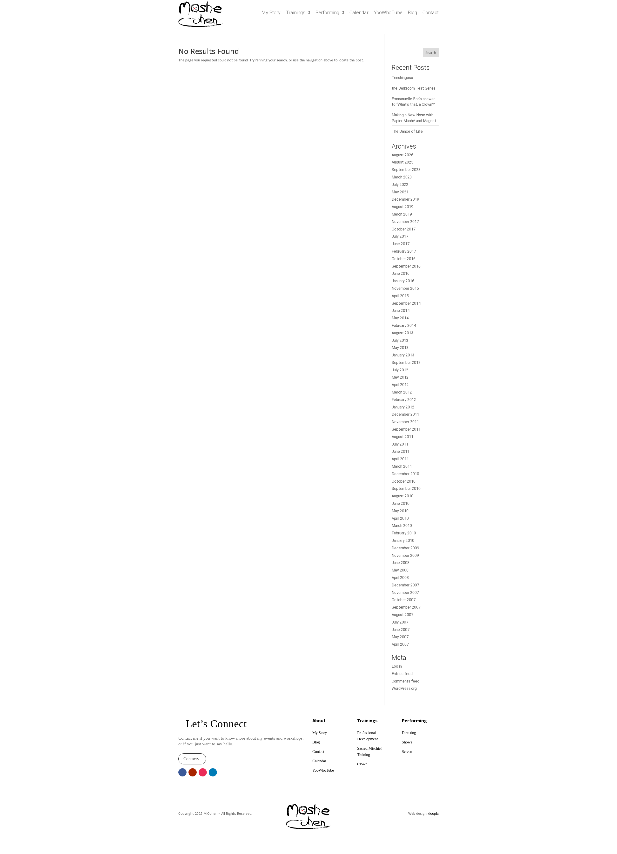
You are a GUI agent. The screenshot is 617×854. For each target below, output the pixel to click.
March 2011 (402, 466)
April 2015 (400, 296)
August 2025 (402, 162)
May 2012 (400, 377)
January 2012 (403, 407)
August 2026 (402, 155)
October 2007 (404, 600)
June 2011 (400, 451)
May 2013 (400, 347)
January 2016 (403, 281)
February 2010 (404, 533)
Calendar (359, 13)
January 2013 (403, 355)
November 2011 (405, 422)
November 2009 (405, 555)
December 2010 (405, 474)
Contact (431, 13)
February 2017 (404, 251)
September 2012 (406, 362)
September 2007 (406, 607)
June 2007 (400, 629)
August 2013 (402, 333)
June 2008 (400, 562)
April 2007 (400, 644)
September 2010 (406, 488)
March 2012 (402, 392)
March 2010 (402, 525)
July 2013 (400, 340)
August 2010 (402, 496)
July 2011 (400, 444)
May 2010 (400, 511)
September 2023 (406, 169)
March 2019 (402, 214)
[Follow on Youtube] (192, 772)
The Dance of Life (407, 131)
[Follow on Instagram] (203, 772)
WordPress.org (404, 688)
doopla (433, 813)
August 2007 (402, 614)
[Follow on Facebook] (182, 772)
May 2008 (400, 570)
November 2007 (405, 592)
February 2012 (404, 399)
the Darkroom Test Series (414, 88)
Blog (412, 13)
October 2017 (404, 229)
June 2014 (400, 310)
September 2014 (406, 303)
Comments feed (405, 681)
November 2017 (405, 221)
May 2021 (400, 192)
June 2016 (400, 273)
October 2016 (404, 258)
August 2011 (402, 436)
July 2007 (400, 622)
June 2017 (400, 244)
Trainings (295, 13)
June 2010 (400, 503)
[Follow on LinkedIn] (213, 772)
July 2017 (400, 236)
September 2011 (406, 429)
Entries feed (402, 673)
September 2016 (406, 266)
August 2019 (402, 206)
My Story (271, 13)
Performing (327, 13)
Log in (397, 666)
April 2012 (400, 384)
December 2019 (405, 199)
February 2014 (404, 325)
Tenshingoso (402, 77)
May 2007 (400, 637)
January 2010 (403, 540)
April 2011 (400, 459)
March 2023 (402, 177)
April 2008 (400, 577)
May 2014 (400, 318)
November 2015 (405, 288)
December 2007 (405, 585)
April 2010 (400, 518)
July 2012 (400, 370)
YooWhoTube (388, 13)
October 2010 (404, 481)
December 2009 (405, 548)
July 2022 (400, 184)
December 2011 (405, 414)
